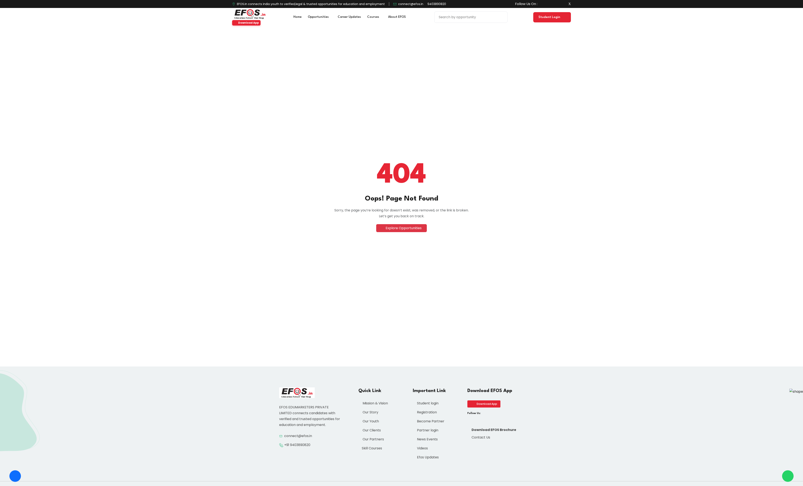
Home (297, 17)
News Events (427, 439)
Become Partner (430, 421)
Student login (427, 403)
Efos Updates (427, 457)
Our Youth (370, 421)
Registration (426, 412)
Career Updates (349, 17)
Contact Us (480, 437)
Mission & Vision (375, 403)
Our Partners (373, 439)
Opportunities (319, 17)
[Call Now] (15, 476)
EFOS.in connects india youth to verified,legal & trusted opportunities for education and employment (311, 4)
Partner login (427, 430)
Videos (422, 448)
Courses (373, 17)
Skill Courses (372, 448)
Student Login (549, 17)
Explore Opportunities (403, 228)
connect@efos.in (410, 4)
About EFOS (397, 17)
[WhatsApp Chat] (788, 476)
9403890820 (436, 4)
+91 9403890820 (297, 444)
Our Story (370, 412)
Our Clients (371, 430)
